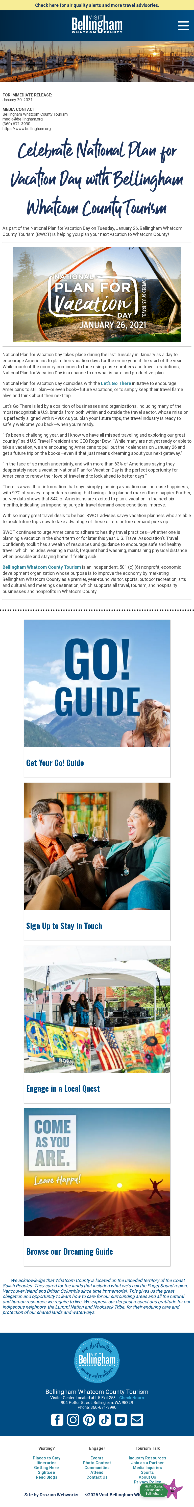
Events (97, 1458)
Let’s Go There (115, 383)
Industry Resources (147, 1458)
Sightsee (46, 1472)
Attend (96, 1472)
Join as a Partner (147, 1462)
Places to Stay (46, 1458)
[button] (162, 1488)
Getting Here (46, 1467)
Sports (147, 1472)
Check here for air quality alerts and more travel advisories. (97, 5)
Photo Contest (97, 1462)
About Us (147, 1477)
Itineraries (47, 1462)
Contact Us (97, 1477)
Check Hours (131, 1397)
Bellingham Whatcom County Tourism (42, 567)
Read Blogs (46, 1477)
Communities (97, 1467)
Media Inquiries (147, 1467)
